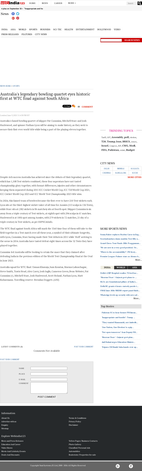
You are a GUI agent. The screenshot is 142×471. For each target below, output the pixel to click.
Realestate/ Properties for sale (82, 454)
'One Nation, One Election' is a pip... (118, 327)
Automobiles (74, 451)
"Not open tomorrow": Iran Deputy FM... (119, 332)
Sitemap (5, 428)
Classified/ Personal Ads (79, 447)
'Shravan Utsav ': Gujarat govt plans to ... (118, 277)
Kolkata (135, 168)
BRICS (126, 141)
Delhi (106, 168)
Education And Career (10, 444)
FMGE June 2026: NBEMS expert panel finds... (120, 290)
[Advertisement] (84, 18)
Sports (33, 29)
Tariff (103, 137)
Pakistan (113, 150)
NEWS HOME (5, 86)
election (133, 137)
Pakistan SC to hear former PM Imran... (119, 312)
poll (126, 137)
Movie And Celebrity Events (13, 451)
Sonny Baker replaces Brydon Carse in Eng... (120, 234)
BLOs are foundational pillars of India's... (118, 282)
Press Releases (10, 34)
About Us (5, 418)
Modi (132, 145)
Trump (111, 141)
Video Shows (6, 447)
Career (58, 3)
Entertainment (85, 29)
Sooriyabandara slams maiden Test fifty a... (119, 239)
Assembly (117, 137)
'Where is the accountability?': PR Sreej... (118, 252)
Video (117, 29)
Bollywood (104, 29)
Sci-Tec (57, 29)
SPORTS (16, 86)
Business (45, 29)
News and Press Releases (12, 441)
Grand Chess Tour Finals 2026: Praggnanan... (120, 243)
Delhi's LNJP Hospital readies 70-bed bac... (119, 273)
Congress (113, 146)
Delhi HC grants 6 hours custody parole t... (119, 286)
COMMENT (87, 106)
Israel (104, 145)
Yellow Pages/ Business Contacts (83, 441)
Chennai (106, 173)
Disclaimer (73, 425)
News (45, 3)
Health (68, 29)
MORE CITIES (134, 177)
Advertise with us (8, 421)
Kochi (135, 173)
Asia (13, 29)
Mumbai (120, 168)
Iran (118, 141)
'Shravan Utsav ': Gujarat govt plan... (118, 337)
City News (41, 34)
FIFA (104, 150)
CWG (125, 145)
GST (109, 137)
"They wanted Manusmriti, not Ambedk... (120, 322)
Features (26, 34)
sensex (133, 141)
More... (138, 259)
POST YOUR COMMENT (83, 346)
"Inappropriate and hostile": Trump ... (118, 317)
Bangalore (120, 173)
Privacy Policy (75, 421)
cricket (122, 150)
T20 (103, 141)
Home (32, 3)
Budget (130, 150)
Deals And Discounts (10, 454)
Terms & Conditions (77, 418)
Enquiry (4, 425)
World (22, 29)
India (4, 29)
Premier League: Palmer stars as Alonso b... (120, 256)
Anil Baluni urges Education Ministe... (118, 342)
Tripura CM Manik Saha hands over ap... (120, 347)
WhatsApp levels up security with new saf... (119, 295)
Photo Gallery (75, 444)
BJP (119, 146)
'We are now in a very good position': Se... (119, 247)
